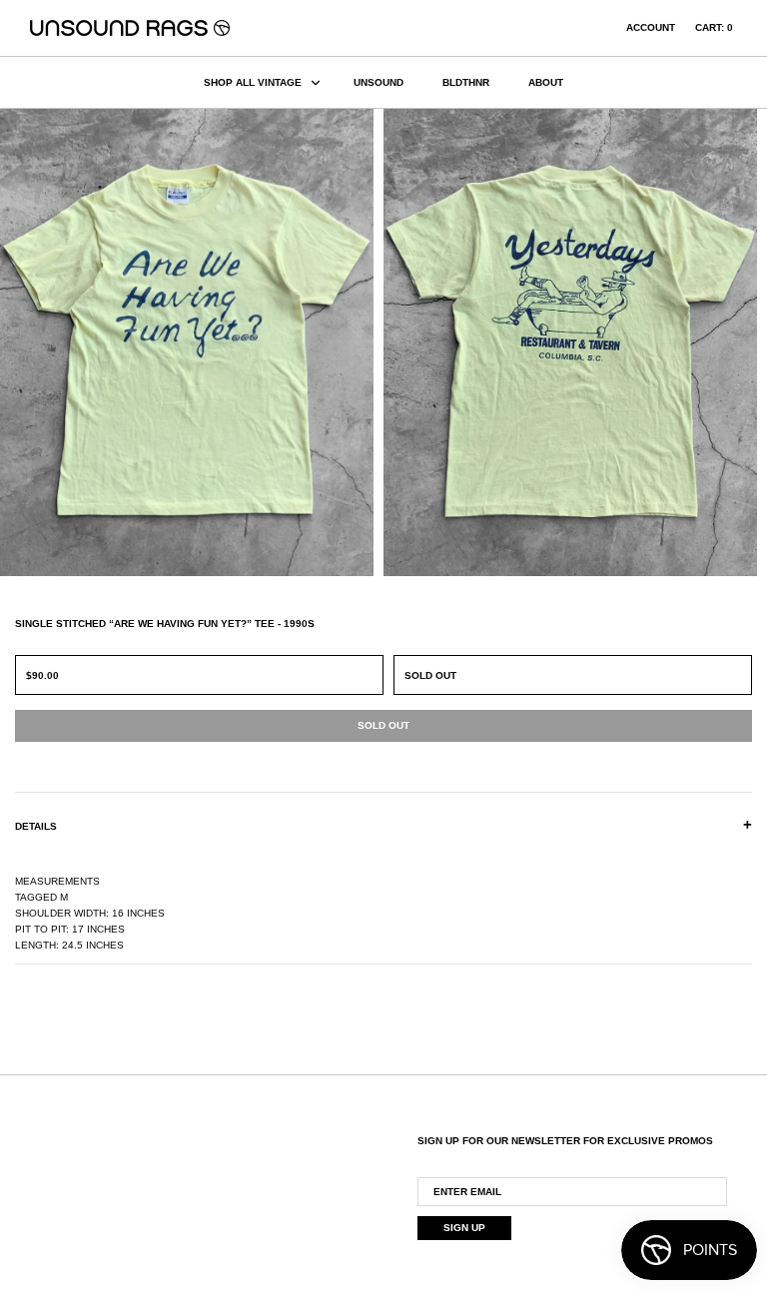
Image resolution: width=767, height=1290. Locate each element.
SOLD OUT (430, 675)
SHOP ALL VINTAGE (253, 82)
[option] (192, 342)
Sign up (464, 1227)
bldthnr (465, 82)
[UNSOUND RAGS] (130, 28)
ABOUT (545, 82)
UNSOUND (378, 82)
